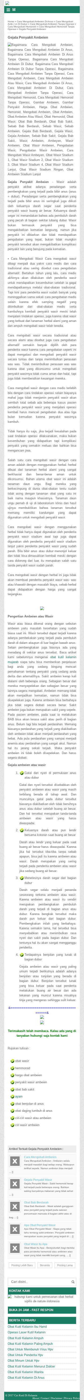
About (35, 1398)
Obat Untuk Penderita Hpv (25, 1355)
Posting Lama (65, 1265)
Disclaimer (56, 1398)
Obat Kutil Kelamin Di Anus (26, 1377)
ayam (19, 1096)
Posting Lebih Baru (22, 1265)
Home (11, 21)
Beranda (45, 1265)
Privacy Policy (72, 1398)
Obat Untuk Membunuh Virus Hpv (30, 1349)
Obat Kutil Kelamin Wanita (25, 1372)
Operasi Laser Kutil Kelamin (27, 1332)
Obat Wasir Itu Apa (35, 1244)
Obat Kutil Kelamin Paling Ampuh (30, 1343)
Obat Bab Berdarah (36, 1202)
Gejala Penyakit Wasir (38, 1179)
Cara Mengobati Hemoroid (22, 26)
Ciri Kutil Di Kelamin (25, 1395)
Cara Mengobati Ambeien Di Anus (35, 21)
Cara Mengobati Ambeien (40, 1157)
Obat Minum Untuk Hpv (23, 1360)
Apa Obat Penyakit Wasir (40, 1225)
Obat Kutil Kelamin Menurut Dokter (31, 1366)
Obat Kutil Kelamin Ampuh (25, 1338)
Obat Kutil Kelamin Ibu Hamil (27, 1326)
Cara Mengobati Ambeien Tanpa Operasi (52, 24)
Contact (45, 1398)
